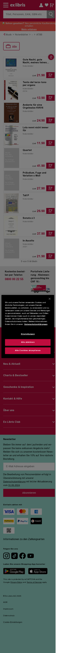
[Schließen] (49, 298)
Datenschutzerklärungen (35, 324)
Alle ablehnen (27, 342)
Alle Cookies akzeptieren (28, 351)
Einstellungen (28, 334)
